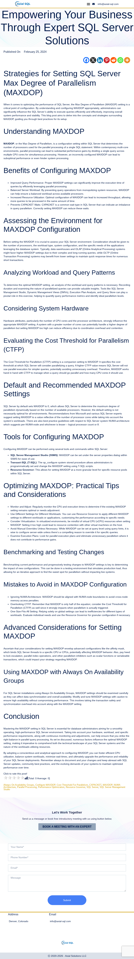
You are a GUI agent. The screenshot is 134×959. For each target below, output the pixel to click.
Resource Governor (75, 787)
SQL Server (92, 787)
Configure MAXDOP (45, 785)
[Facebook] (86, 60)
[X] (93, 60)
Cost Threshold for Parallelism (72, 785)
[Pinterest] (107, 60)
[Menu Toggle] (88, 4)
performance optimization (51, 787)
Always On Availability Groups (18, 785)
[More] (127, 60)
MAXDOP (107, 785)
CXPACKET (95, 785)
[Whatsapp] (120, 60)
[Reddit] (113, 60)
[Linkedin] (100, 60)
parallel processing (27, 787)
